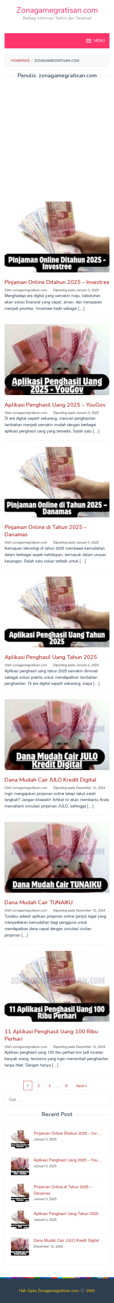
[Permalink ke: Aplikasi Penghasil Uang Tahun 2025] (57, 614)
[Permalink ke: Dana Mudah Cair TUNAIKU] (57, 860)
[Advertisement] (57, 142)
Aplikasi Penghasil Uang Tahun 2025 (51, 657)
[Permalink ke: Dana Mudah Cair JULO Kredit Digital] (57, 737)
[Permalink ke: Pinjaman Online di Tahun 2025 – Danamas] (57, 484)
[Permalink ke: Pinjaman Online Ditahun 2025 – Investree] (57, 239)
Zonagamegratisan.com (57, 10)
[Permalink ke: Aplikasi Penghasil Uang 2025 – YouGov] (57, 362)
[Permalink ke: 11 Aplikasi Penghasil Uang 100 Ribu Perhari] (57, 989)
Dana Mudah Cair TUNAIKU (39, 902)
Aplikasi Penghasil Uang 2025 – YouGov (55, 404)
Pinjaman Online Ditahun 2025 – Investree (57, 282)
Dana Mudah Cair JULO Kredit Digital (51, 779)
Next (80, 1085)
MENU (99, 41)
